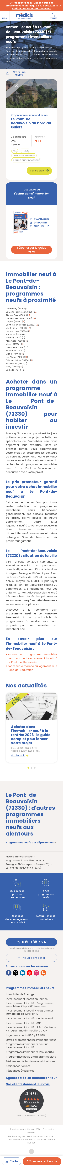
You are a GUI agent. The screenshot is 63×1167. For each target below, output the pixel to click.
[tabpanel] (31, 728)
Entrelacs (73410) (15, 334)
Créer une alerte (19, 73)
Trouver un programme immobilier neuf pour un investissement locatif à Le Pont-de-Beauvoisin (32, 658)
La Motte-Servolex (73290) (19, 311)
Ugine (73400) (13, 353)
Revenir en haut (31, 1151)
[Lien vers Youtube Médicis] (29, 973)
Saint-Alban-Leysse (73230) (20, 324)
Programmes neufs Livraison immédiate (31, 1056)
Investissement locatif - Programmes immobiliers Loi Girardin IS (29, 1012)
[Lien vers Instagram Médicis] (36, 973)
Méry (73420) (13, 366)
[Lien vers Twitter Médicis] (15, 973)
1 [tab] (28, 768)
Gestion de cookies (17, 1139)
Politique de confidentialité (40, 1136)
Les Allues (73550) (15, 357)
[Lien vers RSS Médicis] (43, 973)
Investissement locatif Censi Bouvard (29, 1018)
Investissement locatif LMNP (23, 1023)
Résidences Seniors (18, 1066)
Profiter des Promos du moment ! (31, 8)
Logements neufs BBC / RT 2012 (25, 1035)
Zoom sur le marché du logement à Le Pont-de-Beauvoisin (32, 668)
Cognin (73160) (13, 321)
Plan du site (34, 1139)
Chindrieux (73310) (15, 347)
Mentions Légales (16, 1136)
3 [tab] (35, 768)
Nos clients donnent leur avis (28, 1084)
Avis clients (47, 1139)
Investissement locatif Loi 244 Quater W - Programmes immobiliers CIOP (31, 1029)
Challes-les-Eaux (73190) (19, 318)
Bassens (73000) (14, 350)
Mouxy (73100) (13, 344)
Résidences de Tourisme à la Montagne (30, 1061)
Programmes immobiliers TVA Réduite (30, 1052)
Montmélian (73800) (16, 328)
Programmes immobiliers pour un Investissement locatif (27, 1046)
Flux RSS (31, 1142)
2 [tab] (31, 768)
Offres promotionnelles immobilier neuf (31, 1040)
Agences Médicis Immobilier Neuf (31, 1078)
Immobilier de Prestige (20, 994)
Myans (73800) (13, 337)
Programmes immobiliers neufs (30, 988)
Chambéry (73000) (16, 308)
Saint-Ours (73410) (15, 363)
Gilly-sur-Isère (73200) (18, 360)
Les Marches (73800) (17, 331)
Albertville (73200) (15, 340)
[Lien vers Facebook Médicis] (8, 973)
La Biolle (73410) (14, 369)
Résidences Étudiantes (20, 1070)
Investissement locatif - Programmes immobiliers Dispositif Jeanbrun (29, 1005)
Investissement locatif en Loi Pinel (27, 999)
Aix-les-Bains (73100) (17, 315)
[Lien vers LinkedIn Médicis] (22, 973)
